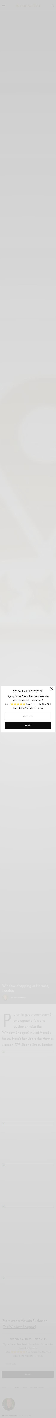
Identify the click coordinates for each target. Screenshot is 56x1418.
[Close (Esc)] (51, 689)
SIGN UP (28, 725)
